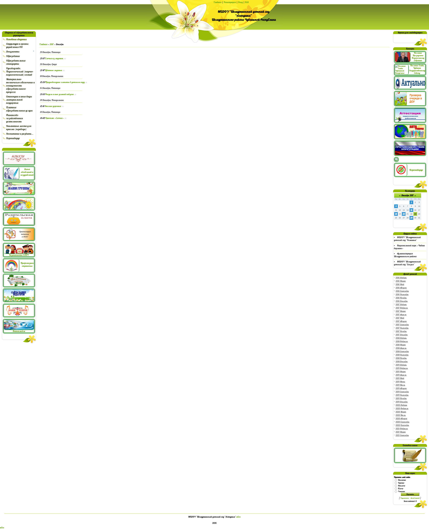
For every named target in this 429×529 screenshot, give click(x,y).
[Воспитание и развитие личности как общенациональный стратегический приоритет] (396, 161)
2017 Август (401, 321)
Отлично (402, 480)
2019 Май (400, 378)
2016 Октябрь (402, 294)
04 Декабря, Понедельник (52, 100)
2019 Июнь (400, 381)
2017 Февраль (402, 308)
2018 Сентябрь (402, 351)
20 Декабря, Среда (48, 64)
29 (411, 217)
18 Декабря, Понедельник (51, 76)
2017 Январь (401, 304)
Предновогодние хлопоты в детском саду (65, 82)
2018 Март (401, 344)
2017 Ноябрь (401, 331)
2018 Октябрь (402, 354)
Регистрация (230, 2)
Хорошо (401, 483)
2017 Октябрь (402, 328)
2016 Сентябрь (402, 291)
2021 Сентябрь (402, 435)
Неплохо (401, 485)
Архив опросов (415, 498)
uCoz (238, 516)
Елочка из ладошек (54, 58)
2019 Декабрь (402, 401)
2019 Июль (400, 385)
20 (404, 214)
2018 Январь (401, 338)
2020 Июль (401, 415)
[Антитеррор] (410, 138)
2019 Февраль (402, 368)
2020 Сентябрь (402, 422)
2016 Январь (401, 277)
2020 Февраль (402, 408)
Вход (240, 2)
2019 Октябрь (402, 395)
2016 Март (401, 281)
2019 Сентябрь (402, 391)
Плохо (400, 488)
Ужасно (401, 491)
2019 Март (401, 371)
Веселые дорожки (53, 106)
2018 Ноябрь (401, 358)
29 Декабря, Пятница (50, 52)
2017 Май (400, 318)
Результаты (405, 498)
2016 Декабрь (402, 301)
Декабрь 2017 (408, 195)
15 (411, 210)
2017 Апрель (401, 314)
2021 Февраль (402, 428)
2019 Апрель (401, 375)
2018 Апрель (401, 348)
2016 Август (401, 287)
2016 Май (400, 284)
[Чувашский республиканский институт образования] (410, 122)
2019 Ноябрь (401, 398)
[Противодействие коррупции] (410, 155)
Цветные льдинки (53, 70)
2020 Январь (401, 405)
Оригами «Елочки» (54, 118)
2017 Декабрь (402, 334)
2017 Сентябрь (402, 324)
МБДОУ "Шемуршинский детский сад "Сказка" (407, 263)
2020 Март (401, 411)
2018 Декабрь (402, 361)
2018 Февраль (402, 341)
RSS (247, 2)
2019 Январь (401, 365)
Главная (218, 2)
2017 (52, 44)
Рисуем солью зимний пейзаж (59, 94)
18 (396, 214)
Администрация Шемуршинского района (405, 255)
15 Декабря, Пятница (50, 88)
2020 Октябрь (402, 425)
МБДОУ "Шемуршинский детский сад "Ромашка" (407, 239)
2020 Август (401, 418)
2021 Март (401, 432)
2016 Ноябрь (401, 297)
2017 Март (401, 311)
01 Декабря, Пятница (50, 112)
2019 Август (401, 388)
